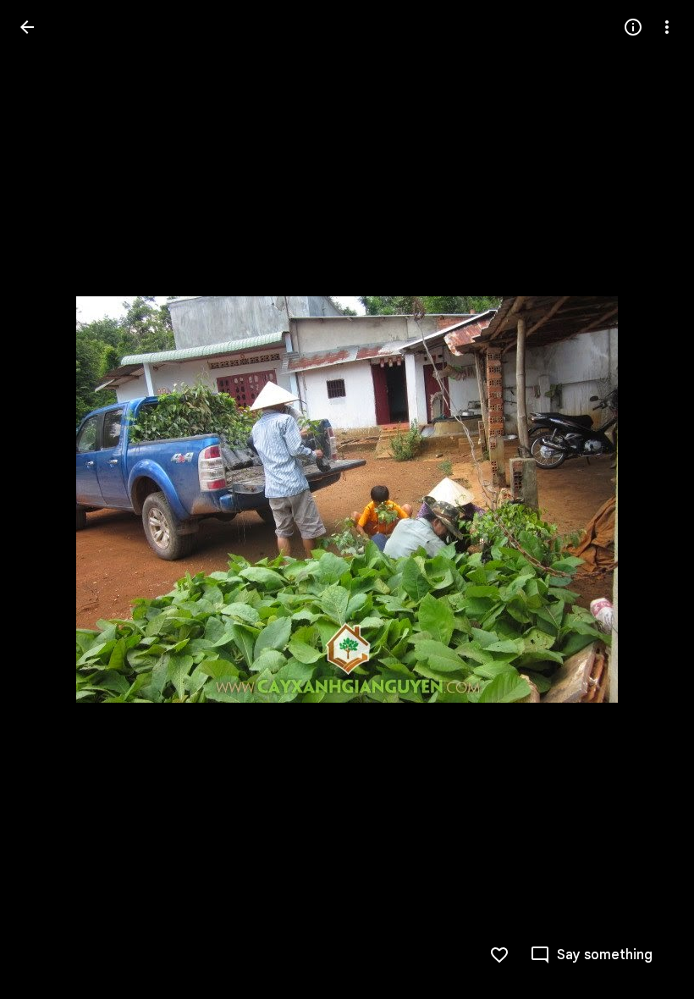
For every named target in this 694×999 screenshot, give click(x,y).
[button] (47, 499)
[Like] (499, 955)
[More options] (667, 27)
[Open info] (633, 27)
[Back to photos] (27, 27)
